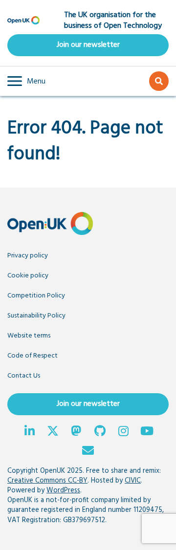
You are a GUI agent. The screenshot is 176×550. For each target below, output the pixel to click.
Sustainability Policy (36, 315)
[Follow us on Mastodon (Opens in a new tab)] (76, 432)
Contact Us (23, 375)
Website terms (28, 335)
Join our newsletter (88, 45)
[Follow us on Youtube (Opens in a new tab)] (146, 432)
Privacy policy (27, 255)
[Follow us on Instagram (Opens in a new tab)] (123, 432)
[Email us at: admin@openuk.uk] (88, 451)
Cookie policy (27, 275)
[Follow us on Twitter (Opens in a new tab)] (52, 432)
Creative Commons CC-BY (47, 481)
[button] (26, 81)
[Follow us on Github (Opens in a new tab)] (99, 432)
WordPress (63, 490)
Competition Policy (36, 295)
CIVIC (133, 481)
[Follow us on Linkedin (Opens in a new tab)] (29, 432)
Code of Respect (32, 355)
